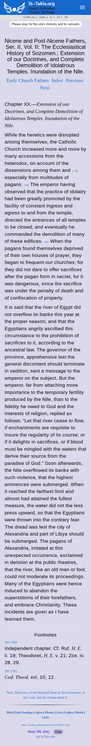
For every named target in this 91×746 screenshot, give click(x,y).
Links (45, 717)
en (51, 17)
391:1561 (11, 671)
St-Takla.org (29, 17)
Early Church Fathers (28, 80)
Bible (10, 712)
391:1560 (11, 642)
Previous (74, 80)
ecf (58, 17)
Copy (58, 731)
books (42, 17)
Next (45, 87)
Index (57, 80)
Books (50, 712)
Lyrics (59, 712)
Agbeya (39, 712)
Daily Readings (24, 712)
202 (66, 17)
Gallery (69, 712)
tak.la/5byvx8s (45, 736)
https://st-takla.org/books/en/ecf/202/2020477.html (46, 725)
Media (79, 712)
